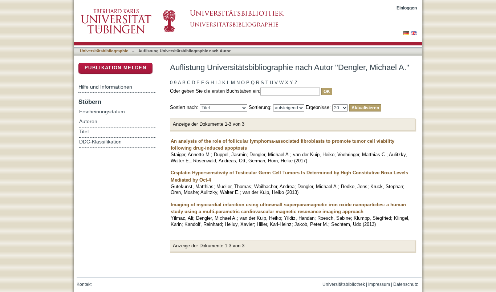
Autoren (88, 121)
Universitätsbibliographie (104, 51)
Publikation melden (115, 67)
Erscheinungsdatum (102, 111)
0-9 (173, 82)
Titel (84, 131)
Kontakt (84, 284)
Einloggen (407, 7)
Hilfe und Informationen (105, 87)
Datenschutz (405, 284)
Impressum (379, 284)
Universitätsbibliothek (343, 284)
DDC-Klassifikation (100, 142)
